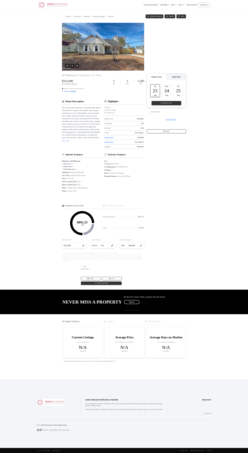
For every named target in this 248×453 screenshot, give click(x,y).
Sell (181, 5)
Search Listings (151, 5)
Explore (163, 5)
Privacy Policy (184, 450)
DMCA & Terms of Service (197, 450)
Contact (204, 5)
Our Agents (192, 5)
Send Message (207, 413)
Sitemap (209, 450)
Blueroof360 (46, 450)
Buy (173, 5)
